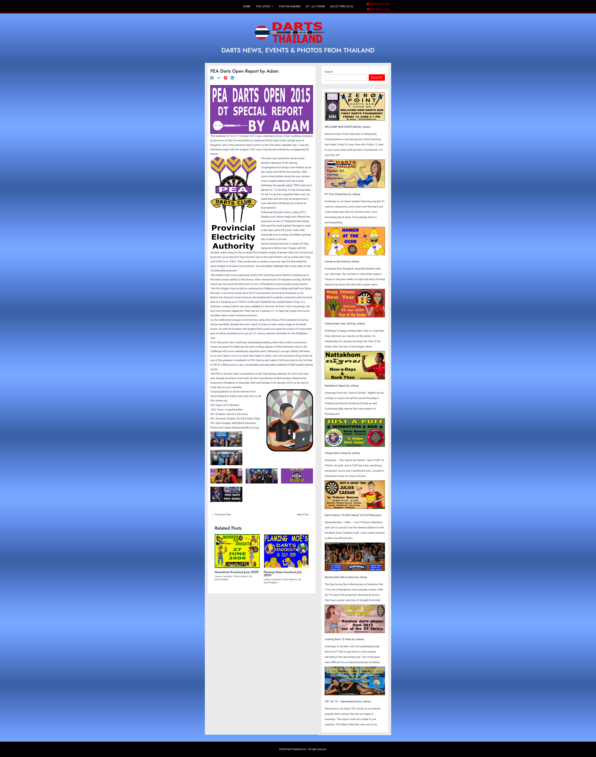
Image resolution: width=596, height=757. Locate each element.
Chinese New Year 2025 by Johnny (345, 323)
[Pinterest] (225, 77)
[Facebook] (211, 77)
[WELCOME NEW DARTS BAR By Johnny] (355, 106)
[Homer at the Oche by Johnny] (355, 241)
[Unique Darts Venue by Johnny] (355, 432)
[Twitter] (218, 77)
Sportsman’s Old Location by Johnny (346, 577)
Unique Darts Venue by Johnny (342, 453)
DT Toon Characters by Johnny (342, 194)
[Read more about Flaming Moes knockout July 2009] (286, 551)
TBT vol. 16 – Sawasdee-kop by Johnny (348, 701)
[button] (272, 6)
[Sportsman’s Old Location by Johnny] (355, 557)
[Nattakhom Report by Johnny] (355, 365)
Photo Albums (241, 576)
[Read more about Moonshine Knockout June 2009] (237, 551)
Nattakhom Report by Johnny (342, 385)
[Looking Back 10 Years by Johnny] (355, 619)
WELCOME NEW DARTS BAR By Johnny (347, 126)
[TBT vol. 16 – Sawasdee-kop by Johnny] (355, 681)
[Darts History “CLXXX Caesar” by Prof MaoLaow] (355, 494)
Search (329, 71)
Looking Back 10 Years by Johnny (344, 639)
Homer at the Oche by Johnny (342, 261)
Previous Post (221, 514)
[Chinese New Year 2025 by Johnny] (355, 303)
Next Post (304, 514)
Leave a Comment (223, 576)
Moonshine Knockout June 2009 (237, 572)
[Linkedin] (232, 77)
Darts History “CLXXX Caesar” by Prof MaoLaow (353, 515)
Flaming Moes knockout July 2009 (283, 573)
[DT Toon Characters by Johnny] (355, 174)
